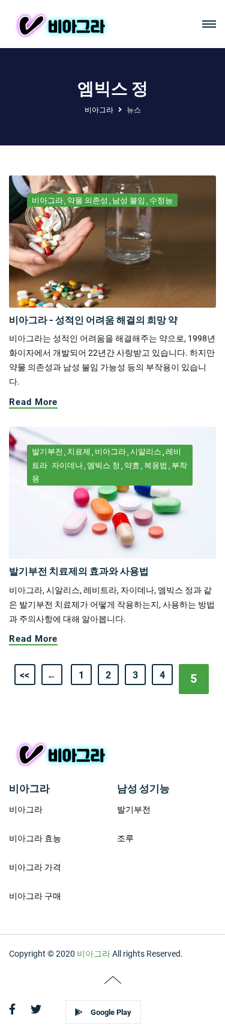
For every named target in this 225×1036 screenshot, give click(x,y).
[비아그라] (61, 24)
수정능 (161, 200)
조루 (125, 838)
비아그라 (99, 110)
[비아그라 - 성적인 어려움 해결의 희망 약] (112, 241)
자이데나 (67, 465)
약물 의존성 (87, 200)
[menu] (209, 24)
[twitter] (36, 1009)
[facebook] (12, 1009)
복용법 (155, 465)
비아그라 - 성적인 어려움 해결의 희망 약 (93, 319)
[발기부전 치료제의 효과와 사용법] (112, 492)
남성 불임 (128, 200)
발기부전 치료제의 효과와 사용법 (79, 570)
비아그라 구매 (35, 896)
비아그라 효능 (35, 838)
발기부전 (47, 451)
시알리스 (145, 451)
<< (24, 675)
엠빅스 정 (103, 465)
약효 (132, 465)
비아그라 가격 (35, 867)
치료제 (79, 451)
